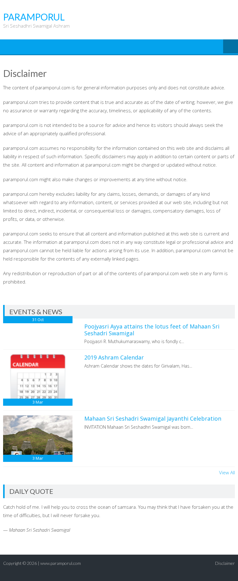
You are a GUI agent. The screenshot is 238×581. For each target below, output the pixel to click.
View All (227, 472)
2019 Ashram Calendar (114, 357)
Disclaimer (225, 563)
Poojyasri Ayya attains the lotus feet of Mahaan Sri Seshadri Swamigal (151, 330)
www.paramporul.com (60, 563)
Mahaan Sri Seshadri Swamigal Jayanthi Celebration (152, 418)
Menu (230, 46)
